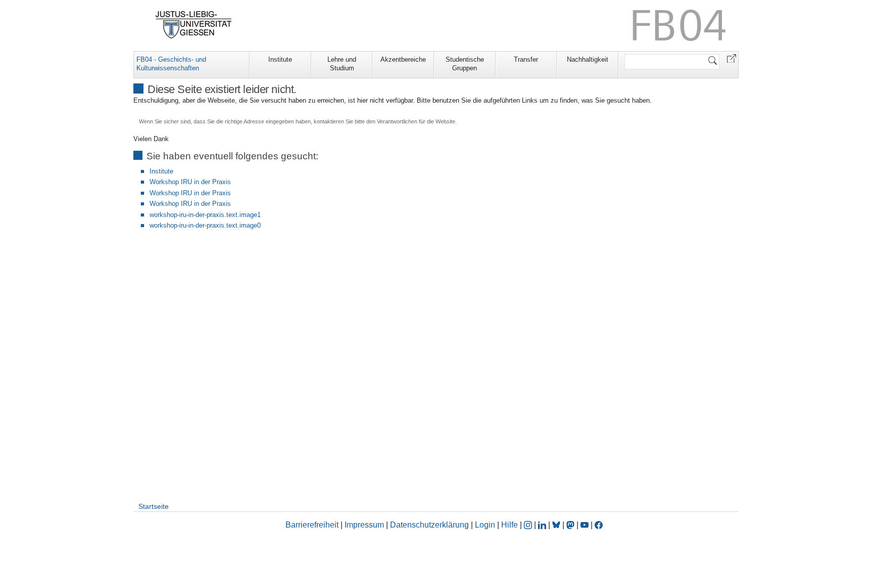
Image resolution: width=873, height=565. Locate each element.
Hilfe (509, 524)
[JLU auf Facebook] (599, 524)
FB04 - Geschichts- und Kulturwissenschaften (171, 64)
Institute (280, 59)
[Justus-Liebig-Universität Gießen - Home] (194, 25)
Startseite (153, 506)
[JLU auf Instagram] (529, 524)
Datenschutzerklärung (429, 524)
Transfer (526, 59)
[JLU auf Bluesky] (557, 524)
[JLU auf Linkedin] (543, 524)
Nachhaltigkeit (587, 59)
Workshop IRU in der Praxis (190, 182)
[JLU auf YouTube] (584, 524)
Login (486, 524)
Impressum (364, 524)
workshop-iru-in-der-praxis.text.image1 (205, 215)
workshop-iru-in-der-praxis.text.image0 (205, 225)
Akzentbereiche (403, 59)
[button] (731, 58)
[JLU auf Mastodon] (571, 524)
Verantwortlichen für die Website (416, 121)
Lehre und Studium (341, 64)
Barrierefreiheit (311, 524)
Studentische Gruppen (465, 64)
